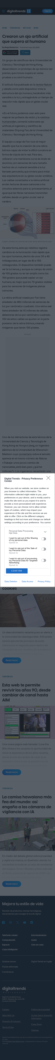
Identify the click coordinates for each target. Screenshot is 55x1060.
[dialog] (27, 530)
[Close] (49, 479)
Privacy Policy (44, 581)
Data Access (27, 581)
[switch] (43, 538)
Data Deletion (11, 581)
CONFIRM (16, 571)
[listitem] (27, 532)
